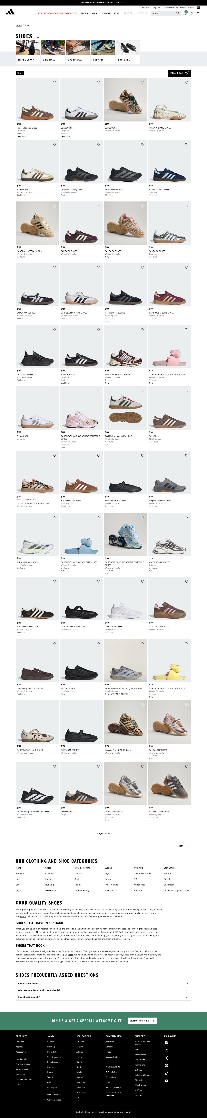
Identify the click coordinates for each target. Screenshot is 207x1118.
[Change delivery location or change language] (198, 8)
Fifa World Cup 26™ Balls (176, 890)
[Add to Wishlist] (54, 83)
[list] (92, 73)
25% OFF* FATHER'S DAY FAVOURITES (57, 13)
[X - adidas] (177, 1058)
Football (49, 879)
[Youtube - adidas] (177, 1081)
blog (154, 8)
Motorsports (111, 890)
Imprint (127, 1112)
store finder (146, 8)
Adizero (138, 890)
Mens (18, 868)
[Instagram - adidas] (177, 1051)
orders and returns (171, 8)
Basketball (50, 890)
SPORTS (128, 13)
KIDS (116, 13)
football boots (66, 955)
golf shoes (78, 932)
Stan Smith (169, 868)
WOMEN (106, 13)
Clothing (49, 874)
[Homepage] (10, 12)
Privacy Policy (97, 1112)
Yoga (107, 874)
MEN (94, 13)
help (160, 8)
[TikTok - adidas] (177, 1073)
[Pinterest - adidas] (177, 1066)
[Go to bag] (198, 13)
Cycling (108, 868)
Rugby (108, 879)
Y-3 (135, 879)
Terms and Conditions (113, 1112)
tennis (23, 917)
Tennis (78, 885)
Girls (18, 885)
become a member (187, 8)
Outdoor (79, 874)
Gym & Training (82, 868)
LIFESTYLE (141, 13)
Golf (77, 879)
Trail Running (111, 885)
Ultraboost (139, 885)
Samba (167, 874)
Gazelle (167, 879)
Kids (18, 879)
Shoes (48, 868)
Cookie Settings (83, 1112)
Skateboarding (82, 890)
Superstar (169, 885)
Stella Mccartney (142, 874)
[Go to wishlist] (191, 13)
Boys (18, 890)
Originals (138, 868)
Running (49, 885)
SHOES (84, 13)
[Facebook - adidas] (177, 1043)
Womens (20, 874)
